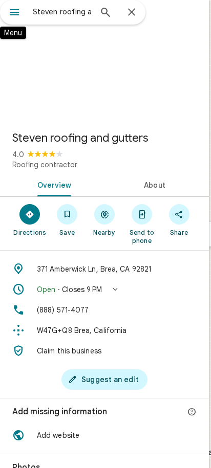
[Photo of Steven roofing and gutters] (104, 61)
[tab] (52, 184)
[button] (104, 289)
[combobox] (62, 12)
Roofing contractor (44, 164)
